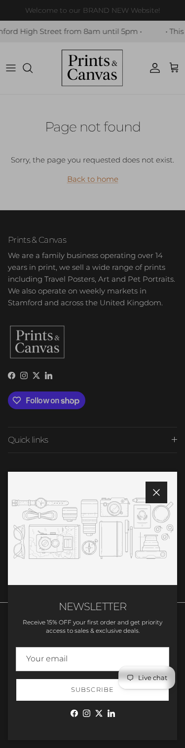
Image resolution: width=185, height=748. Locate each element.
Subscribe (92, 689)
